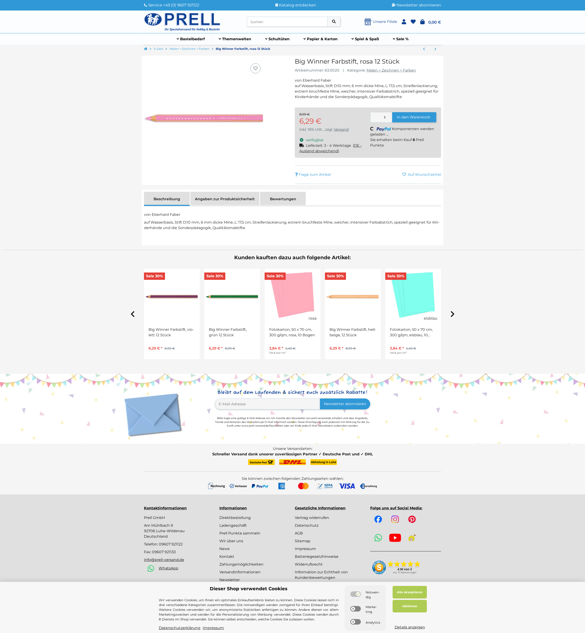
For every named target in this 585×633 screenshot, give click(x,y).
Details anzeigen (410, 627)
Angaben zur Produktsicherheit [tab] (225, 199)
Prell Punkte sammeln (239, 533)
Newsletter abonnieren (345, 404)
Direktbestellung (235, 517)
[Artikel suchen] (333, 22)
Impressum (305, 549)
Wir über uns (231, 541)
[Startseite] (145, 49)
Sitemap (302, 541)
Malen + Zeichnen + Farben (391, 70)
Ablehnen (409, 606)
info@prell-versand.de (164, 560)
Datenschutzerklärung (179, 628)
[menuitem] (191, 39)
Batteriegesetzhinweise (316, 556)
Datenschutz (307, 525)
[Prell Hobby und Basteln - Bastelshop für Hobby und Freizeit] (182, 21)
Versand (341, 129)
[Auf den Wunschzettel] (255, 68)
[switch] (355, 594)
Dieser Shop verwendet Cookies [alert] (248, 588)
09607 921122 (171, 544)
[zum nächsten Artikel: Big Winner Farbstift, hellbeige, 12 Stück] (435, 49)
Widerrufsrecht (309, 564)
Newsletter (229, 580)
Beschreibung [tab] (167, 199)
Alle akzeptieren (410, 592)
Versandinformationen (240, 572)
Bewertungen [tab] (283, 199)
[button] (404, 21)
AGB (299, 533)
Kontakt (226, 556)
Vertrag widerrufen (312, 517)
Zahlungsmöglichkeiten (241, 564)
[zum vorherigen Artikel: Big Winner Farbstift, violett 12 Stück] (424, 49)
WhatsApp (168, 568)
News (224, 549)
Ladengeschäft (233, 525)
